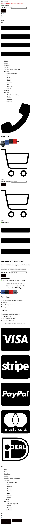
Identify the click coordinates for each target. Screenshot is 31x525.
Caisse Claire (7, 65)
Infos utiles (6, 92)
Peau (8, 84)
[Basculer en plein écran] (8, 520)
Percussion (6, 90)
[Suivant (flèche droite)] (8, 523)
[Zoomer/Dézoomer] (3, 520)
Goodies (9, 88)
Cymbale (6, 67)
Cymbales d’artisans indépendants (12, 69)
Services (9, 97)
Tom (8, 75)
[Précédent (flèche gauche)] (3, 523)
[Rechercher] (3, 11)
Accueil (6, 61)
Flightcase (9, 86)
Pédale (8, 80)
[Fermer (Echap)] (19, 520)
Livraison (9, 99)
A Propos (9, 101)
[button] (15, 16)
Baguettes (9, 82)
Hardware (9, 78)
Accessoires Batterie (12, 73)
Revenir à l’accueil (5, 278)
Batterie (6, 63)
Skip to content (4, 1)
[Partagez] (14, 520)
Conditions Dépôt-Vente (12, 94)
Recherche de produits (6, 7)
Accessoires (6, 71)
